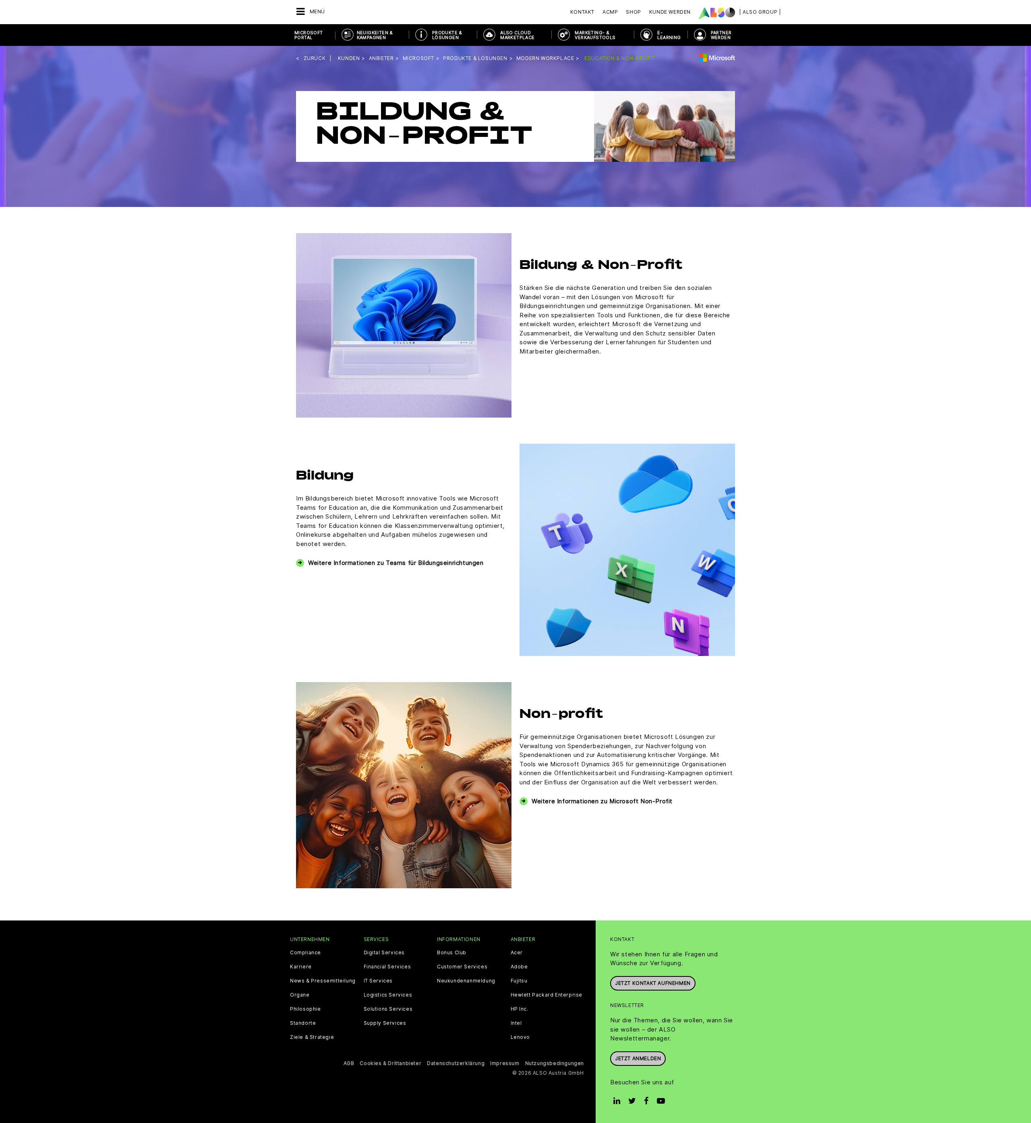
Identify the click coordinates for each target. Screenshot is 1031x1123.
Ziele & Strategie (312, 1037)
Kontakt (582, 12)
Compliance (305, 952)
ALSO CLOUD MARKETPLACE (517, 35)
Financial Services (387, 967)
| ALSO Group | (760, 12)
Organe (300, 995)
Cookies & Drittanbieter (390, 1063)
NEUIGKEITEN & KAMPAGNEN (375, 35)
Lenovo (520, 1037)
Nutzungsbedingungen (554, 1063)
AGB (349, 1063)
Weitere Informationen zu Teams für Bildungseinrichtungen (396, 563)
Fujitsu (519, 981)
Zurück (315, 58)
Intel (516, 1023)
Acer (517, 952)
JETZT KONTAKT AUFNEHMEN (653, 983)
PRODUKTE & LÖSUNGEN (447, 35)
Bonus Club (451, 952)
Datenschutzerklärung (455, 1063)
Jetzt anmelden (638, 1058)
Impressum (504, 1063)
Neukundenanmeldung (466, 981)
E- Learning (669, 35)
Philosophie (305, 1009)
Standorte (303, 1023)
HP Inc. (519, 1009)
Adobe (519, 967)
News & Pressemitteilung (323, 981)
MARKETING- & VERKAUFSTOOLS (595, 35)
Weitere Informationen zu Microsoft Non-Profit (602, 801)
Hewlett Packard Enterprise (547, 995)
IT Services (378, 981)
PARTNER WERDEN (721, 35)
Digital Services (384, 952)
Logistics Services (388, 995)
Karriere (301, 967)
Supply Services (385, 1023)
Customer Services (462, 967)
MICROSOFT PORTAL (308, 35)
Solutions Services (388, 1009)
